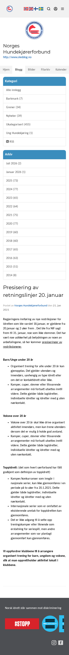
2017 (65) (12, 249)
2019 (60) (12, 232)
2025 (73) (12, 180)
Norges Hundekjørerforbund (30, 305)
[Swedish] (41, 8)
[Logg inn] (55, 8)
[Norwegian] (26, 8)
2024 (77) (12, 189)
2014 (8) (11, 275)
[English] (31, 8)
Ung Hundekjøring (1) (19, 133)
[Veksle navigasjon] (62, 8)
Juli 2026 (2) (13, 163)
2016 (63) (12, 258)
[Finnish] (36, 8)
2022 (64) (12, 206)
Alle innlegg (13, 90)
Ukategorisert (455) (18, 124)
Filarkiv (45, 69)
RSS (11, 141)
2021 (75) (12, 215)
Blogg (18, 69)
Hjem (6, 69)
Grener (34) (13, 107)
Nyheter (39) (14, 116)
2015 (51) (12, 266)
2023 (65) (12, 198)
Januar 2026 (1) (15, 172)
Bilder (31, 69)
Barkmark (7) (14, 98)
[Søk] (48, 8)
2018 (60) (12, 241)
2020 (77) (12, 223)
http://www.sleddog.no (17, 57)
